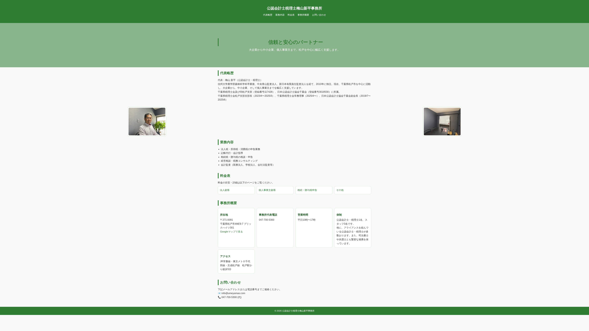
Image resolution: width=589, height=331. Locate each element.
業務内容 (280, 14)
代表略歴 (267, 14)
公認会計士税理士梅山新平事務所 (294, 8)
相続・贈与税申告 (307, 190)
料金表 (291, 14)
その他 (340, 190)
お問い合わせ (319, 14)
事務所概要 (303, 14)
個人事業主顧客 (267, 190)
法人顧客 (225, 190)
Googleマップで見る (231, 231)
